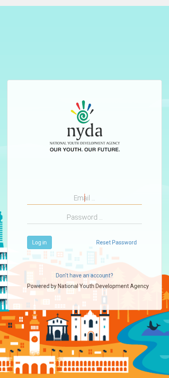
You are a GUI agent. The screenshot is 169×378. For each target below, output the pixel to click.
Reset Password (116, 242)
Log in (39, 242)
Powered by (88, 286)
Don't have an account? (84, 275)
